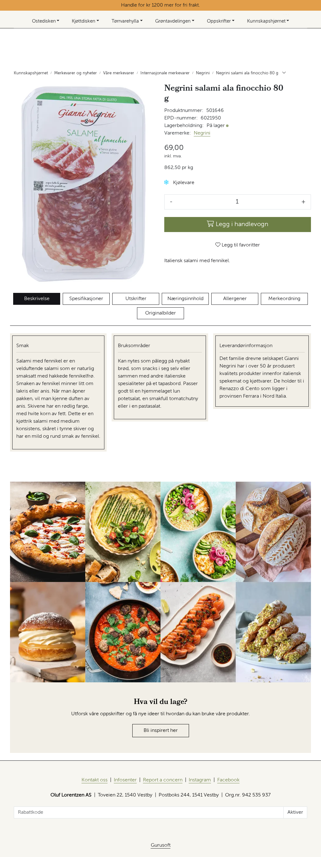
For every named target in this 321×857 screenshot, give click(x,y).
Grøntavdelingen (173, 21)
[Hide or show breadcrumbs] (284, 73)
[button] (166, 182)
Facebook (228, 780)
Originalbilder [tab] (160, 313)
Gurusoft (161, 845)
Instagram (200, 780)
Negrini (202, 133)
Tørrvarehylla (125, 21)
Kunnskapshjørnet (266, 21)
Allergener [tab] (235, 298)
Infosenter (125, 780)
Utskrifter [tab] (135, 298)
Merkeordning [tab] (284, 298)
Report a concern (162, 780)
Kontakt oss (95, 780)
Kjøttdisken (83, 21)
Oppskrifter (219, 21)
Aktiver (295, 812)
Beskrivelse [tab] (37, 298)
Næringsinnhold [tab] (185, 298)
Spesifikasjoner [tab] (86, 298)
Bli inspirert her (161, 730)
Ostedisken (44, 21)
